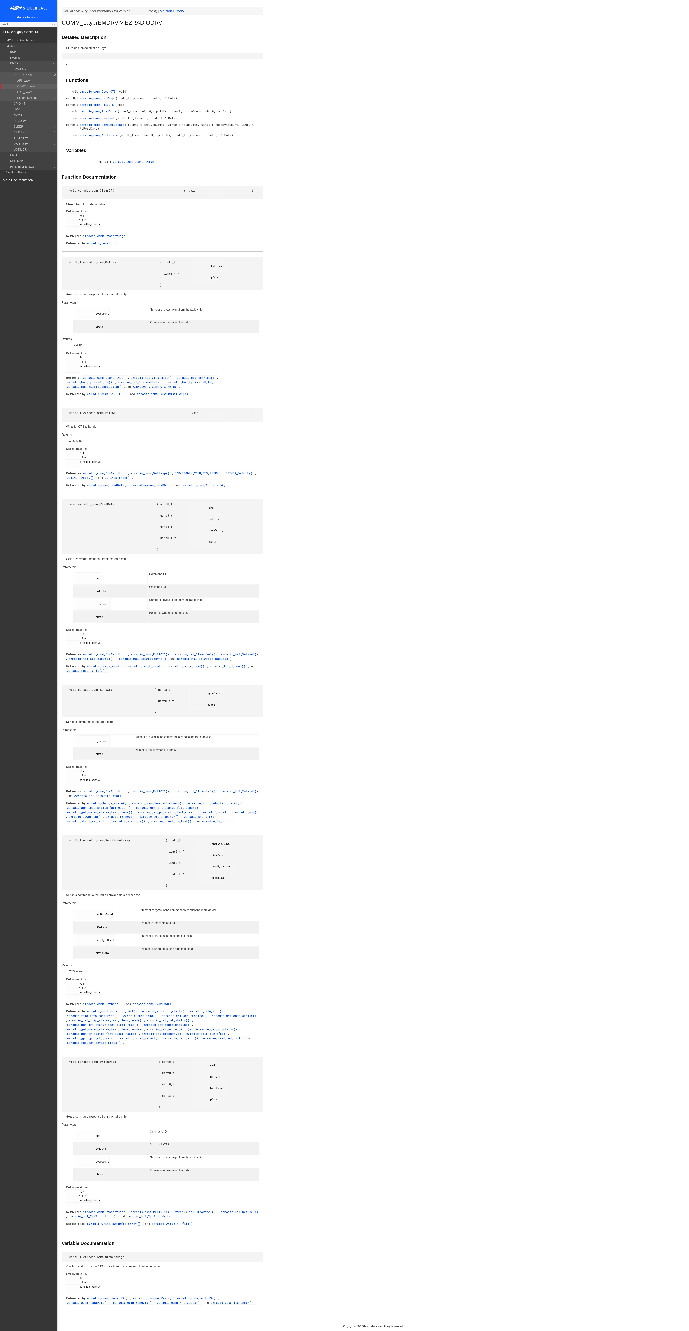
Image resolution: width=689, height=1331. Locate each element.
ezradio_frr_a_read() (106, 666)
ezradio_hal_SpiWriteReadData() (95, 386)
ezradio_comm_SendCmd (98, 118)
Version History (16, 172)
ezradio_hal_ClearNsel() (151, 377)
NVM (17, 109)
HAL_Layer (24, 92)
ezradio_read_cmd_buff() (224, 1038)
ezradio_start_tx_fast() (171, 821)
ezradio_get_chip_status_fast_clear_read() (106, 1020)
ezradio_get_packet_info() (170, 1029)
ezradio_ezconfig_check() (164, 1011)
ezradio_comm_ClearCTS (98, 91)
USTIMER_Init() (118, 478)
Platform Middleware (23, 166)
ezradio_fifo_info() (207, 1011)
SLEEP (18, 126)
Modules (11, 46)
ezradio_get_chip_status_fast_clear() (100, 807)
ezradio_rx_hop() (121, 816)
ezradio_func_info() (140, 1016)
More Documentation (18, 180)
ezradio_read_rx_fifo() (87, 670)
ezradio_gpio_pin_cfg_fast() (91, 1038)
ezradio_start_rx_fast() (88, 821)
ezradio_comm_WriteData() (205, 485)
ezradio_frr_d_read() (228, 666)
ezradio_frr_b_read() (146, 666)
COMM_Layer (26, 86)
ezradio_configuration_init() (113, 1011)
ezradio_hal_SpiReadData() (141, 382)
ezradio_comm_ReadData (99, 111)
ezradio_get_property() (162, 1034)
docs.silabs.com (28, 17)
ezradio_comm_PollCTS (98, 105)
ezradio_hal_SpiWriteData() (98, 796)
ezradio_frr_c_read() (187, 666)
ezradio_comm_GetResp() (150, 473)
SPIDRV (19, 132)
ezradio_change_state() (107, 803)
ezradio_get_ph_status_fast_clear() (168, 812)
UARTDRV (21, 143)
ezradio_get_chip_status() (234, 1016)
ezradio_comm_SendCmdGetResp (104, 124)
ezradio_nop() (246, 812)
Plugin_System (27, 97)
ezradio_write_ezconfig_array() (114, 1224)
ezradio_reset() (101, 243)
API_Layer (24, 80)
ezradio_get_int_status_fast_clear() (168, 807)
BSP (13, 51)
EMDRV (15, 63)
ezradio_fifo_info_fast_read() (93, 1016)
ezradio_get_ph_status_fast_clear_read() (102, 1034)
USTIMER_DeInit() (239, 473)
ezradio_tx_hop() (217, 821)
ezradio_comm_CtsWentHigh (133, 161)
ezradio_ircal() (217, 812)
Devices (15, 57)
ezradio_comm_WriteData (99, 135)
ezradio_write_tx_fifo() (173, 1224)
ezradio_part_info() (182, 1038)
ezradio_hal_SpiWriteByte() (192, 382)
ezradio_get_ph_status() (217, 1029)
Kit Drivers (16, 161)
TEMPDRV (21, 138)
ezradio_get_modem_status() (167, 1025)
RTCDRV (20, 120)
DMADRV (20, 69)
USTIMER (20, 149)
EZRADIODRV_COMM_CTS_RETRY (155, 386)
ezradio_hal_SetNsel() (196, 377)
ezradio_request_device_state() (94, 1042)
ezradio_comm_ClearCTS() (108, 1298)
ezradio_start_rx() (201, 816)
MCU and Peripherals (20, 40)
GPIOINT (19, 103)
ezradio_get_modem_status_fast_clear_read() (105, 1029)
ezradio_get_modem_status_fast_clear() (100, 812)
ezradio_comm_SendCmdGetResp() (163, 394)
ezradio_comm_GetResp (98, 98)
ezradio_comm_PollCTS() (107, 394)
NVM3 (18, 115)
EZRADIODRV (23, 74)
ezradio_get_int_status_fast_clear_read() (103, 1025)
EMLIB (14, 155)
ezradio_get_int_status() (169, 1020)
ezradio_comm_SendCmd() (153, 485)
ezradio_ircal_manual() (140, 1038)
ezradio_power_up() (85, 816)
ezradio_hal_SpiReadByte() (90, 382)
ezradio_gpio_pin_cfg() (206, 1034)
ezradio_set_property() (160, 816)
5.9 (143, 11)
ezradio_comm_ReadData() (108, 485)
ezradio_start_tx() (130, 821)
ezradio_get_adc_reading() (185, 1016)
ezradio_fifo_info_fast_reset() (215, 803)
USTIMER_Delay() (81, 478)
